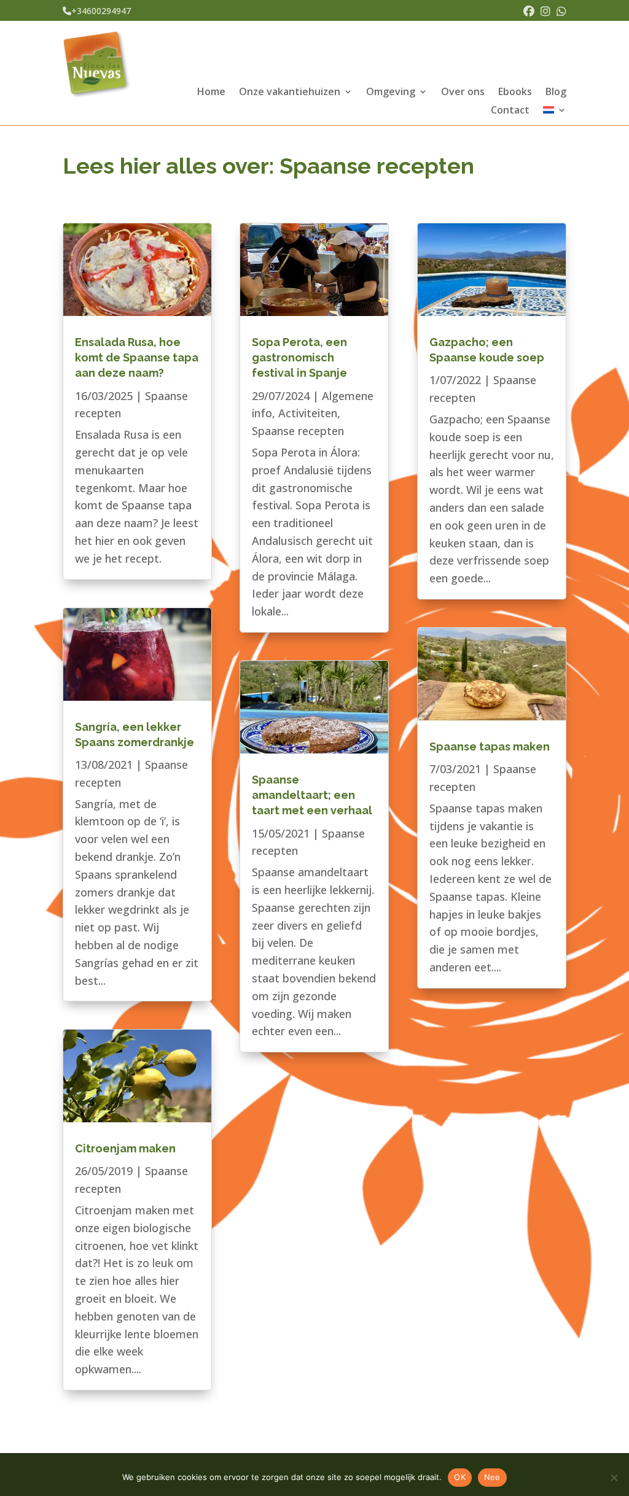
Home (211, 92)
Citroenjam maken (125, 1148)
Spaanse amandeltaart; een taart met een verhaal (312, 795)
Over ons (463, 92)
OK (460, 1477)
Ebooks (515, 92)
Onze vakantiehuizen (289, 92)
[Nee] (614, 1477)
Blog (555, 92)
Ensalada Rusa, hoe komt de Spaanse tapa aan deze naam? (136, 357)
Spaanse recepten (298, 430)
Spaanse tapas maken (489, 746)
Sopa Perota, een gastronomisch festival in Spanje (299, 357)
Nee (492, 1477)
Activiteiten (307, 413)
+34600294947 (101, 11)
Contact (510, 111)
